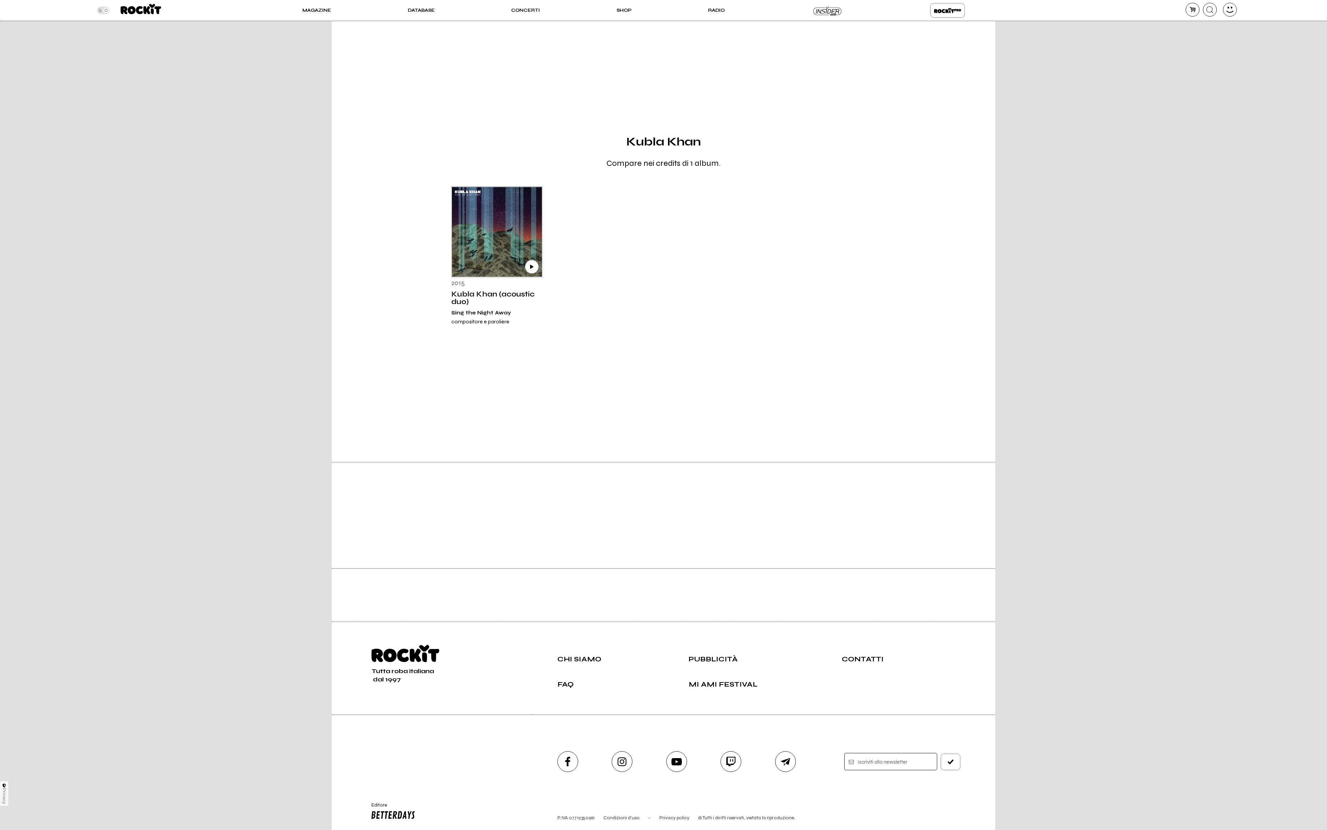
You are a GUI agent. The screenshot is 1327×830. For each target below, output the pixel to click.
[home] (141, 10)
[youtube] (676, 761)
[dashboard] (1230, 10)
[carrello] (1192, 10)
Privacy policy (674, 818)
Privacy (4, 796)
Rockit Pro (947, 10)
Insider (827, 10)
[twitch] (731, 761)
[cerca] (1210, 10)
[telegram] (785, 761)
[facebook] (567, 761)
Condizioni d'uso (621, 818)
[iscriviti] (951, 762)
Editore (376, 807)
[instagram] (622, 761)
